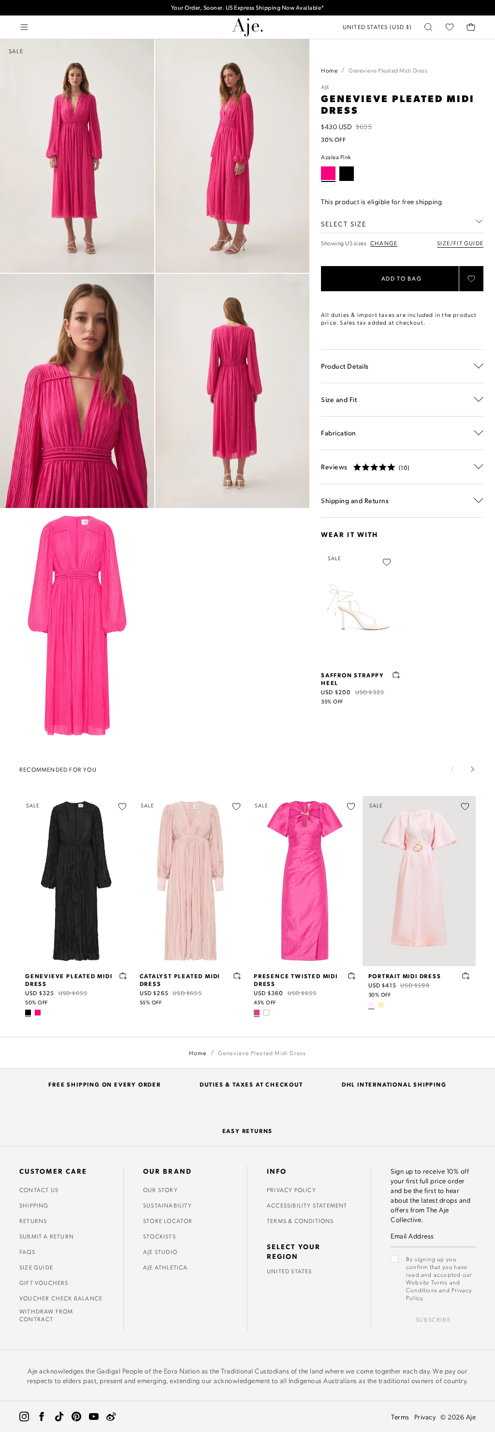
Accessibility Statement (307, 1205)
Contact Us (38, 1189)
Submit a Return (46, 1236)
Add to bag (401, 278)
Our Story (160, 1189)
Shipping (34, 1205)
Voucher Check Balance (60, 1298)
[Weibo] (111, 1416)
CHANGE (383, 243)
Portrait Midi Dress (404, 976)
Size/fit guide (460, 242)
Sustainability (167, 1205)
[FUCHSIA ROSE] (257, 1012)
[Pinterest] (76, 1416)
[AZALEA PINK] (38, 1012)
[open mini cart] (471, 27)
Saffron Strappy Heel (352, 678)
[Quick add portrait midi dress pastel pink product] (466, 976)
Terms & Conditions (300, 1220)
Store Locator (168, 1220)
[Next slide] (472, 769)
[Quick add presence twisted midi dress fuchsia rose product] (352, 976)
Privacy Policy (291, 1189)
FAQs (27, 1251)
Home (329, 70)
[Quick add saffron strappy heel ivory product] (396, 675)
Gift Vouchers (44, 1282)
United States (289, 1271)
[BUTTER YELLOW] (381, 1005)
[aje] (247, 27)
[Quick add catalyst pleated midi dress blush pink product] (237, 976)
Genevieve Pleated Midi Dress (69, 979)
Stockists (159, 1236)
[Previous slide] (452, 769)
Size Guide (36, 1267)
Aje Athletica (165, 1267)
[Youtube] (94, 1416)
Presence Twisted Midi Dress (296, 979)
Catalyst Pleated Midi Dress (180, 979)
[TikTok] (59, 1416)
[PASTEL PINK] (371, 1005)
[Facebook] (41, 1416)
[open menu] (24, 27)
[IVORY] (266, 1012)
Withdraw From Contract (46, 1315)
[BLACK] (346, 173)
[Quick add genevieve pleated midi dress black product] (123, 976)
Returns (33, 1220)
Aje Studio (160, 1251)
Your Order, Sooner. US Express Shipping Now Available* (247, 7)
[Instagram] (24, 1416)
